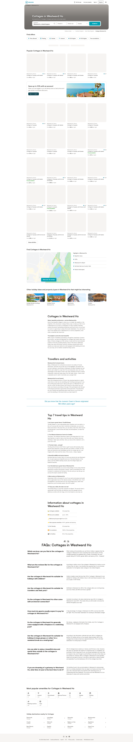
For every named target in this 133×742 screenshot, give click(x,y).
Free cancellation (94, 38)
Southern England (79, 31)
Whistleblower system (89, 739)
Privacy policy (71, 739)
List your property (87, 2)
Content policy (79, 739)
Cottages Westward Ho (100, 31)
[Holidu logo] (32, 2)
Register (101, 2)
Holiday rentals (68, 31)
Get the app (78, 2)
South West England (89, 31)
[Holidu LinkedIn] (66, 736)
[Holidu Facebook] (69, 736)
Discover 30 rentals (49, 279)
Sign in (95, 2)
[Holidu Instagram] (63, 736)
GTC (66, 739)
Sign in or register (33, 93)
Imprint (62, 739)
